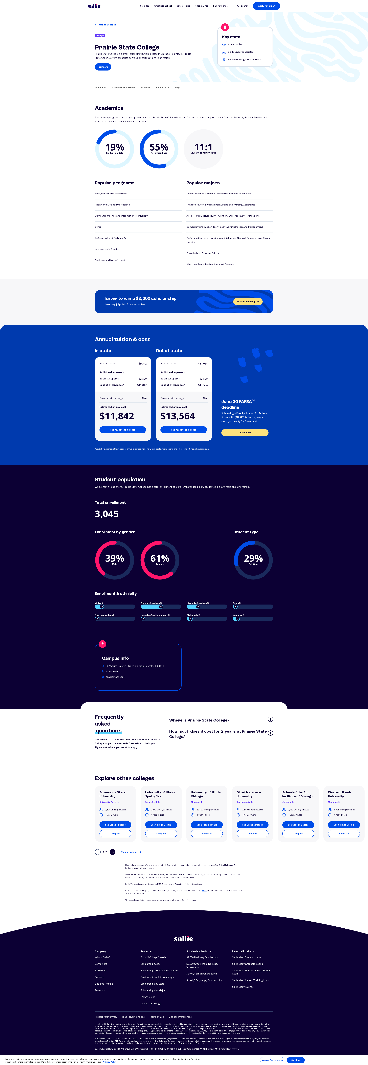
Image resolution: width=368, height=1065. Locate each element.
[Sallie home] (112, 6)
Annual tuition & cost (123, 87)
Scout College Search (153, 957)
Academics (101, 87)
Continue (295, 1060)
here (204, 890)
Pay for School (220, 6)
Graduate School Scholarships (157, 977)
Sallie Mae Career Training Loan (250, 980)
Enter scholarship (246, 301)
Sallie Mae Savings (243, 986)
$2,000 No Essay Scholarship (202, 957)
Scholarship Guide (151, 963)
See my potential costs (122, 429)
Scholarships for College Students (159, 970)
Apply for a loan (266, 5)
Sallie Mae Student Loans (246, 957)
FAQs (177, 87)
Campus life (162, 87)
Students (146, 87)
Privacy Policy (109, 1062)
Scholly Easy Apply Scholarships (204, 980)
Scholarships (183, 6)
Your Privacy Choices (133, 1016)
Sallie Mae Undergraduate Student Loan (252, 972)
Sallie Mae (100, 970)
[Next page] (112, 852)
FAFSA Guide (148, 997)
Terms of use (156, 1016)
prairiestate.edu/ (115, 676)
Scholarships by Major (153, 990)
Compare (103, 66)
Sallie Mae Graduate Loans (247, 963)
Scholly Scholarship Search (201, 973)
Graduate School (163, 6)
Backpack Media (104, 983)
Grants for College (151, 1003)
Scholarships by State (152, 983)
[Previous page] (98, 852)
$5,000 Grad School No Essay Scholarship (202, 965)
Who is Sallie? (102, 957)
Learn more (245, 432)
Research (100, 990)
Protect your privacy (106, 1016)
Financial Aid (201, 6)
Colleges (144, 6)
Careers (99, 977)
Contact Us (101, 963)
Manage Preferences (272, 1060)
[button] (180, 1017)
